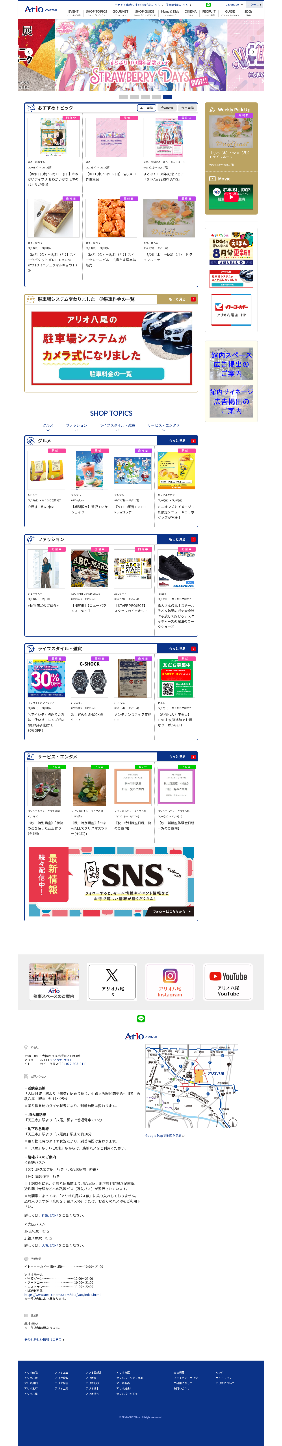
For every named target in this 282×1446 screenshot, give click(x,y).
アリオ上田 (61, 1372)
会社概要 (179, 1372)
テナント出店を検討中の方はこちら (138, 5)
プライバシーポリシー (187, 1378)
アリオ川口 (31, 1383)
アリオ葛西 (123, 1383)
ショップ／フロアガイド (145, 13)
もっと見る (177, 299)
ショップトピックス (96, 13)
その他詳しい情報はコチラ (43, 1339)
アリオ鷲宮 (61, 1383)
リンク (220, 1372)
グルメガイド (120, 13)
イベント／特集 (74, 13)
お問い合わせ (182, 1388)
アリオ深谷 (92, 1393)
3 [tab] (145, 97)
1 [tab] (123, 97)
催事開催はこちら (177, 5)
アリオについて (225, 1383)
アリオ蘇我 (31, 1372)
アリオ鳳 (91, 1378)
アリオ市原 (123, 1372)
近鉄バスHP (50, 1215)
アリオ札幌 (31, 1378)
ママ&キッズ (170, 13)
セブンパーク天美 (127, 1393)
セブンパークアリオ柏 (129, 1378)
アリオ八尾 (31, 1393)
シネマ (191, 13)
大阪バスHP (50, 1245)
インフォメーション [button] (230, 13)
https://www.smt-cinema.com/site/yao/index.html (62, 1294)
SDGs (248, 13)
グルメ (48, 425)
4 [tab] (156, 97)
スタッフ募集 (209, 13)
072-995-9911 (60, 1060)
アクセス (254, 5)
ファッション (76, 425)
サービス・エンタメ (164, 425)
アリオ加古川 (124, 1388)
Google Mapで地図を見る (163, 1135)
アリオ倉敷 (61, 1378)
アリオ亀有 (31, 1388)
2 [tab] (134, 97)
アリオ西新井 (94, 1372)
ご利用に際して (183, 1383)
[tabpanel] (141, 55)
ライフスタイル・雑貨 (117, 425)
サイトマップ (224, 1378)
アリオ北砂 (92, 1383)
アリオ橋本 (92, 1388)
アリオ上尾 (61, 1388)
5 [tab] (167, 97)
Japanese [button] (232, 4)
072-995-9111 (76, 1063)
